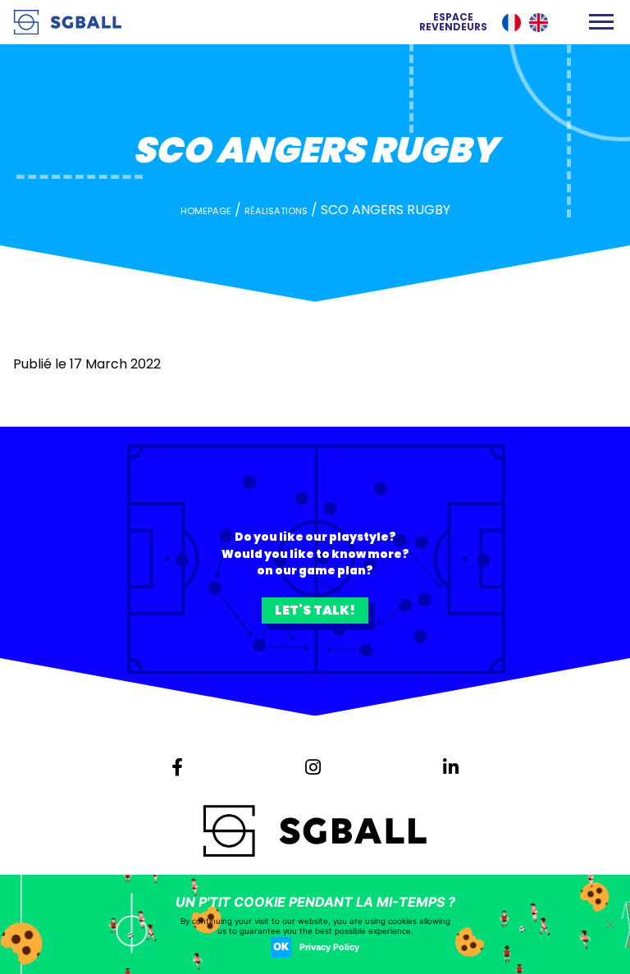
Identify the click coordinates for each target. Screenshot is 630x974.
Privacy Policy (329, 947)
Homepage (205, 210)
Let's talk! (315, 610)
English (538, 22)
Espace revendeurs (453, 22)
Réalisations (276, 210)
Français (511, 22)
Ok (281, 946)
